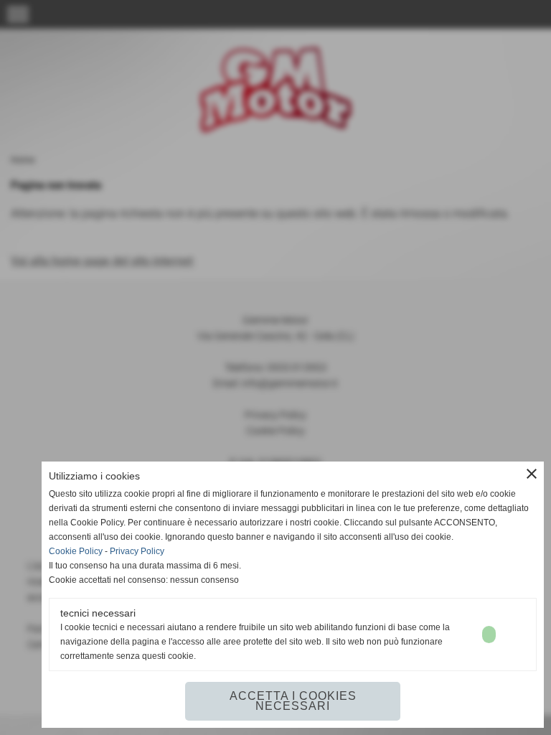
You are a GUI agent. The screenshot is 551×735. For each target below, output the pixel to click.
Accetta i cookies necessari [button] (293, 701)
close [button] (531, 473)
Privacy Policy (137, 551)
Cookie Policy (76, 551)
